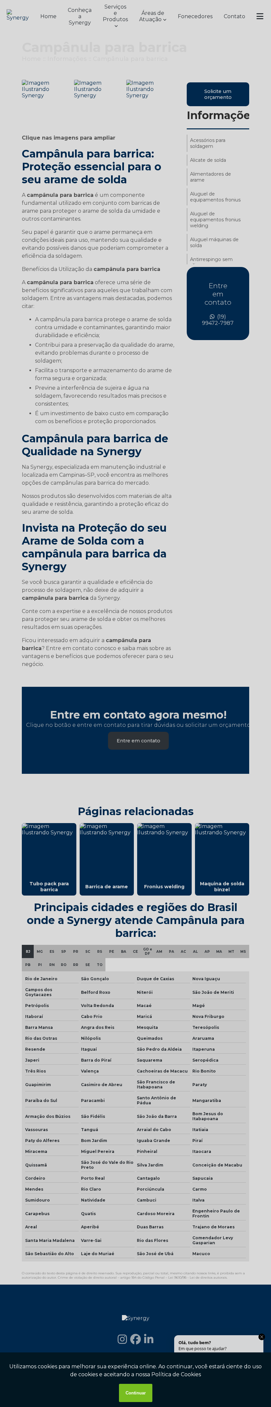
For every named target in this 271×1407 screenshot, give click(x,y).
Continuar (136, 1392)
